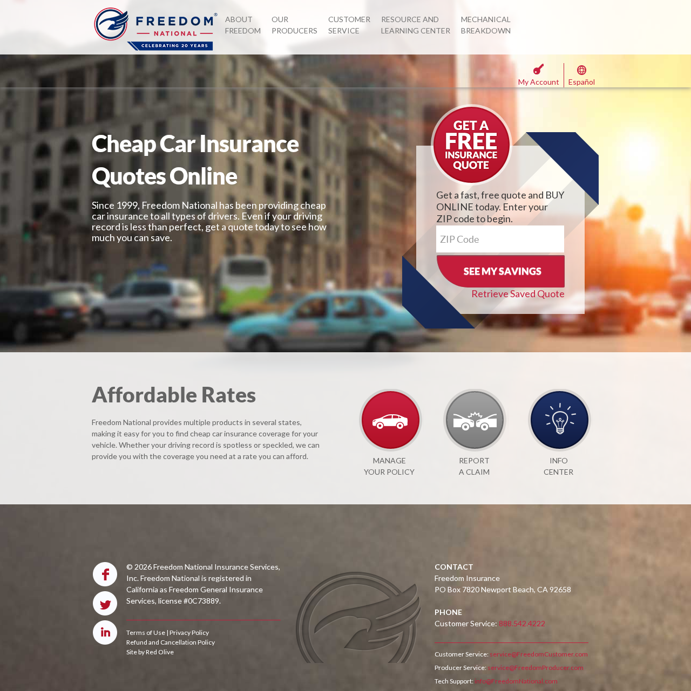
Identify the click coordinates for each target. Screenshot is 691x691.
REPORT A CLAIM (474, 466)
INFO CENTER (558, 466)
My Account (538, 81)
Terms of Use (145, 632)
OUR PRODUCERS (294, 25)
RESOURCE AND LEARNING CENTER (415, 25)
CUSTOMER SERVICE (349, 25)
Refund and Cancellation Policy (170, 642)
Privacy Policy (189, 632)
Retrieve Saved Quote (518, 293)
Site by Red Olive (150, 652)
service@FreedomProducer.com (535, 667)
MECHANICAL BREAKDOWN (486, 25)
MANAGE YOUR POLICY (389, 466)
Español (581, 81)
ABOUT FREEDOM (243, 25)
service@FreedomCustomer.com (538, 654)
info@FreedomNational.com (515, 681)
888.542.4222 (522, 623)
